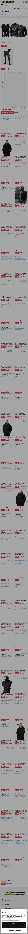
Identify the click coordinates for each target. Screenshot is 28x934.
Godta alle (14, 923)
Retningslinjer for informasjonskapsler (10, 920)
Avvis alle (14, 926)
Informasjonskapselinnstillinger (14, 930)
